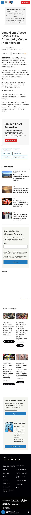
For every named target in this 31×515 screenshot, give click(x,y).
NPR (14, 186)
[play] (3, 512)
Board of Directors (21, 480)
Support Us (6, 483)
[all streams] (29, 512)
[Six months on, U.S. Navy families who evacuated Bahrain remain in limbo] (7, 189)
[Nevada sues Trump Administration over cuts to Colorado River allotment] (7, 174)
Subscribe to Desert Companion (8, 490)
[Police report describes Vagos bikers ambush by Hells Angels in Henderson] (22, 357)
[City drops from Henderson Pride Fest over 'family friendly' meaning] (9, 357)
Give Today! (11, 140)
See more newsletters (11, 410)
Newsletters (6, 487)
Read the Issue (15, 446)
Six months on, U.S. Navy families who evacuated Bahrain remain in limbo (21, 190)
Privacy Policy (20, 465)
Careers (5, 480)
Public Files (19, 484)
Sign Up (15, 413)
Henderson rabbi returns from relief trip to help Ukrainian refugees (8, 330)
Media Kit (18, 487)
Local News (6, 150)
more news (6, 153)
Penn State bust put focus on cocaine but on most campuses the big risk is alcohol (20, 203)
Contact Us (6, 473)
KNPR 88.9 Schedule (21, 469)
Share (5, 53)
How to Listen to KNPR (20, 477)
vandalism (6, 157)
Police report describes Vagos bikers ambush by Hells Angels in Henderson (21, 371)
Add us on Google (18, 53)
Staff (4, 476)
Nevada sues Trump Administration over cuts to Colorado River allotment (21, 177)
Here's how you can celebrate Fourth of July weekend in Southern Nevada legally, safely (22, 332)
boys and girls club (20, 157)
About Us (5, 469)
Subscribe (15, 262)
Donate (26, 2)
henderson (17, 153)
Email (5, 243)
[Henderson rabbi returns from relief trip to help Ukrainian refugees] (9, 316)
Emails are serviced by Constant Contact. (14, 257)
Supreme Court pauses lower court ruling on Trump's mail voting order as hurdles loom (20, 217)
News (16, 150)
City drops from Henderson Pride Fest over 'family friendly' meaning (8, 372)
